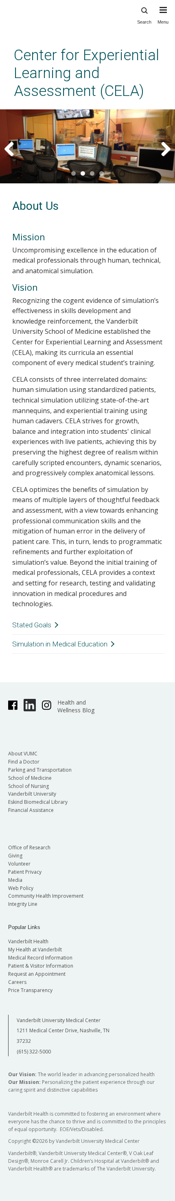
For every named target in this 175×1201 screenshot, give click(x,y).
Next (161, 148)
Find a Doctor (23, 761)
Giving (15, 855)
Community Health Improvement (45, 895)
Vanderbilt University (32, 793)
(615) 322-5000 (34, 1051)
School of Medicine (30, 778)
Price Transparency (30, 990)
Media (15, 880)
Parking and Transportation (40, 769)
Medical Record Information (40, 957)
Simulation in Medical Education (59, 644)
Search (144, 22)
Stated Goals (31, 625)
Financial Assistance (31, 810)
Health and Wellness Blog (75, 706)
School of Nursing (28, 786)
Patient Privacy (25, 871)
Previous (14, 148)
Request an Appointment (37, 973)
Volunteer (19, 863)
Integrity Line (22, 904)
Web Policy (20, 888)
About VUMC (22, 753)
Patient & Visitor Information (40, 965)
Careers (17, 982)
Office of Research (29, 847)
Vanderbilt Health (28, 941)
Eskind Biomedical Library (38, 801)
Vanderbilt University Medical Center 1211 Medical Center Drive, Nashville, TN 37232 (63, 1030)
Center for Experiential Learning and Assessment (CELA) (86, 73)
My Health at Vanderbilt (35, 949)
